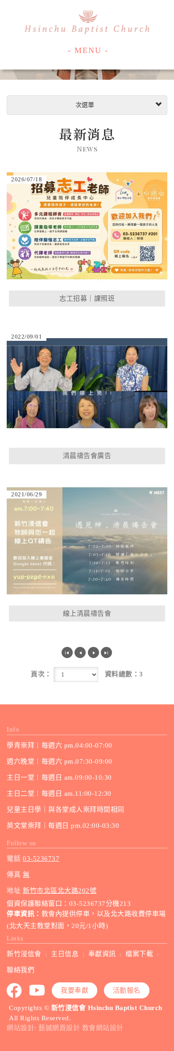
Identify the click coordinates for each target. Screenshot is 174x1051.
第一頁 (67, 652)
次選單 (84, 105)
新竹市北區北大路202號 (59, 890)
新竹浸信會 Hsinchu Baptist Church (87, 22)
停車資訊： (24, 913)
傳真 (14, 874)
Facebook (15, 990)
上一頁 (80, 652)
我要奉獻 (74, 990)
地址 (14, 890)
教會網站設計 (103, 1027)
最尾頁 (106, 652)
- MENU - (88, 50)
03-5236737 (41, 858)
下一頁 (93, 652)
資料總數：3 (124, 674)
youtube (37, 990)
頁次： (41, 674)
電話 (14, 858)
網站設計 (20, 1027)
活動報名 (127, 990)
